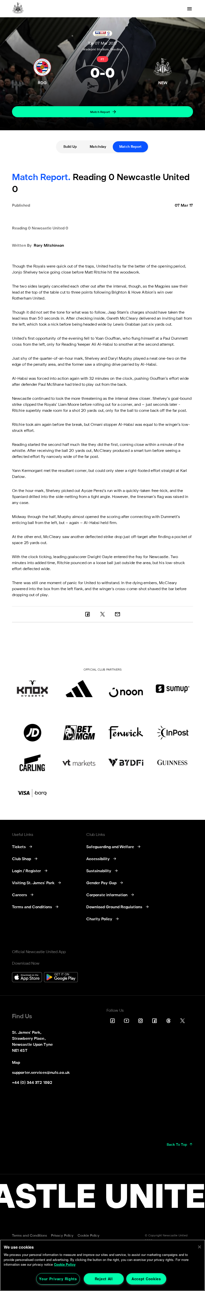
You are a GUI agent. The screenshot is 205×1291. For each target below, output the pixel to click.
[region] (102, 1265)
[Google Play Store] (61, 977)
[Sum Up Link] (172, 689)
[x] (102, 614)
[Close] (199, 1246)
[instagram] (140, 1021)
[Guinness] (172, 763)
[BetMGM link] (79, 733)
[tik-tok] (112, 1021)
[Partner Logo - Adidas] (79, 689)
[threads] (168, 1021)
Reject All (104, 1278)
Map (16, 1063)
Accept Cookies (146, 1278)
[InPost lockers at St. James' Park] (172, 733)
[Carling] (32, 763)
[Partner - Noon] (126, 689)
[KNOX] (32, 689)
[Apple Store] (27, 977)
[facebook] (87, 614)
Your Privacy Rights (58, 1278)
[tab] (70, 146)
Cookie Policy (65, 1264)
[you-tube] (126, 1021)
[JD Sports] (32, 733)
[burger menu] (189, 8)
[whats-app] (117, 614)
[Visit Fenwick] (126, 733)
